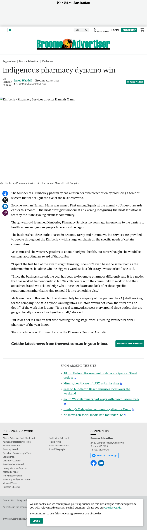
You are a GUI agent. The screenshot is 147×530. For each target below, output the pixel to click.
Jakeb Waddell (136, 82)
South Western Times (59, 445)
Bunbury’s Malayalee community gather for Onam (97, 409)
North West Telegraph (59, 438)
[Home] (10, 30)
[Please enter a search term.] (86, 30)
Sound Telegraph (57, 449)
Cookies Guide (112, 507)
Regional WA (9, 61)
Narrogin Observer (11, 487)
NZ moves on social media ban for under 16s (93, 415)
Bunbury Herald (10, 449)
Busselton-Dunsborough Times (17, 453)
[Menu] (4, 30)
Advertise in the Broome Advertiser (21, 506)
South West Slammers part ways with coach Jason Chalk (101, 399)
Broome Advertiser (29, 61)
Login (115, 30)
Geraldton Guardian (12, 460)
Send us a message (107, 455)
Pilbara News (55, 441)
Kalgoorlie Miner (10, 472)
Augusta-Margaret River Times (17, 441)
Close (36, 520)
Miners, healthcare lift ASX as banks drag (91, 383)
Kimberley (47, 61)
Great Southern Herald (13, 464)
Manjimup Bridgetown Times (16, 479)
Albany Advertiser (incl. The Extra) (19, 438)
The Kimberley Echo (12, 475)
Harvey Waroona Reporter (15, 468)
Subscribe (129, 30)
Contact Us (8, 500)
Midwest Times (10, 483)
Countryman (9, 457)
